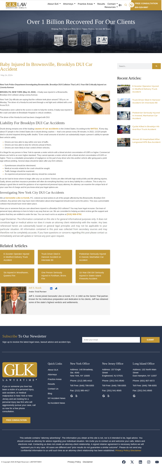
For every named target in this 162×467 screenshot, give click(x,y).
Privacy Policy (122, 450)
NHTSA (94, 128)
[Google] (71, 395)
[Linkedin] (51, 288)
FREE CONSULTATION (146, 3)
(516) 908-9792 (74, 214)
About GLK (53, 4)
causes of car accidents (47, 128)
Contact (111, 4)
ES (120, 5)
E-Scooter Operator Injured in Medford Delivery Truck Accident (16, 257)
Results (101, 4)
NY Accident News (56, 398)
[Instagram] (148, 462)
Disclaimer (135, 450)
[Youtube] (157, 462)
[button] (125, 5)
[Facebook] (142, 150)
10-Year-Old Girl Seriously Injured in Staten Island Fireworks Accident (91, 275)
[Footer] (132, 462)
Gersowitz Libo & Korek (17, 198)
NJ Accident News (56, 403)
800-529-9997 (141, 7)
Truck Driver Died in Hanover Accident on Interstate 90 (51, 257)
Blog (50, 393)
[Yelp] (76, 395)
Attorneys (68, 4)
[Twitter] (139, 150)
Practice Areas (85, 4)
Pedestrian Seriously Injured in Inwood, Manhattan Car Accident (92, 257)
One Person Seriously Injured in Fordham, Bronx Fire (53, 275)
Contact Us (53, 389)
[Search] (156, 66)
